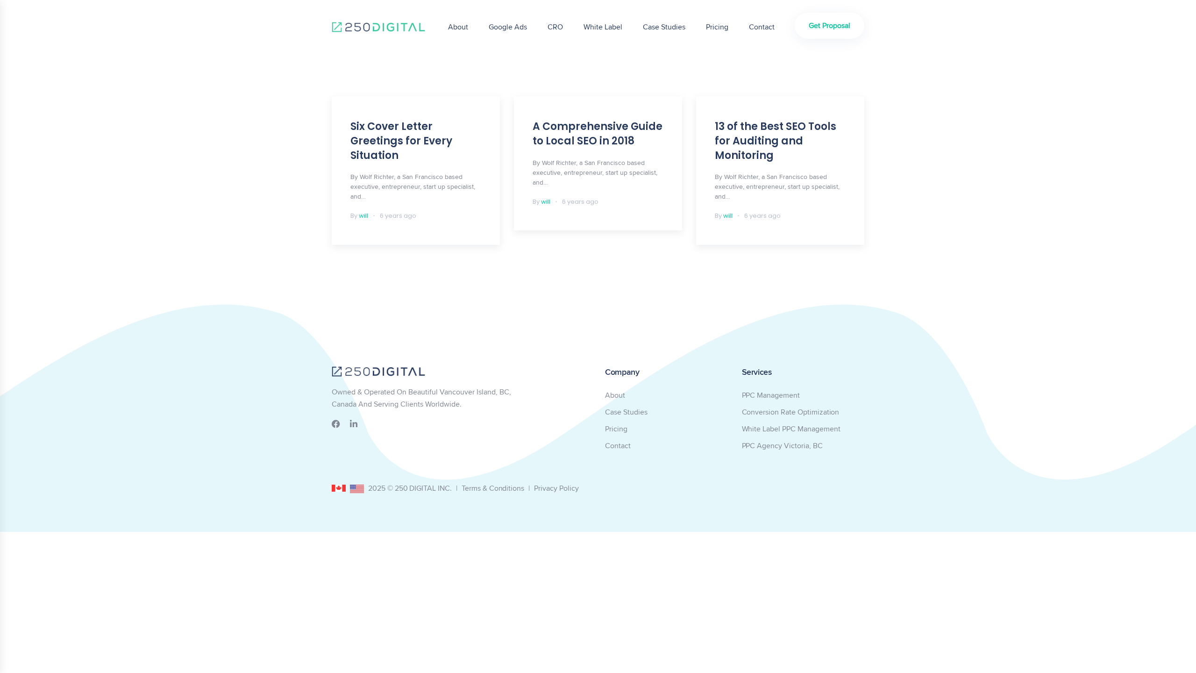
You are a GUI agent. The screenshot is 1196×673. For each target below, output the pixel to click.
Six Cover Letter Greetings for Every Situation (401, 141)
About (458, 26)
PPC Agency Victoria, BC (782, 445)
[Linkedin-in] (353, 424)
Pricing (717, 26)
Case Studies (664, 26)
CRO (555, 26)
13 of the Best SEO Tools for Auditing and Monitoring (775, 141)
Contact (762, 26)
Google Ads (508, 26)
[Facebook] (336, 424)
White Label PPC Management (791, 428)
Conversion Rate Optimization (791, 412)
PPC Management (771, 395)
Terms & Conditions (493, 488)
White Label (603, 26)
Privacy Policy (556, 488)
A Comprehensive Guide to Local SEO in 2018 (597, 133)
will (363, 215)
